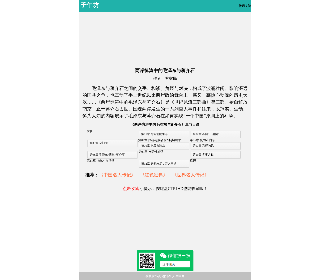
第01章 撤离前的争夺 (154, 134)
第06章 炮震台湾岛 (153, 145)
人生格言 (178, 276)
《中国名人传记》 (117, 174)
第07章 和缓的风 (203, 145)
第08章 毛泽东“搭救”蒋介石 (107, 154)
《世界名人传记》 (190, 174)
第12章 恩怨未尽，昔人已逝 (158, 163)
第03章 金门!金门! (101, 143)
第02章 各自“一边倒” (206, 134)
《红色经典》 (154, 174)
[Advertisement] (165, 38)
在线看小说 (153, 276)
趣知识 (166, 276)
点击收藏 (131, 188)
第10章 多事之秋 (203, 154)
